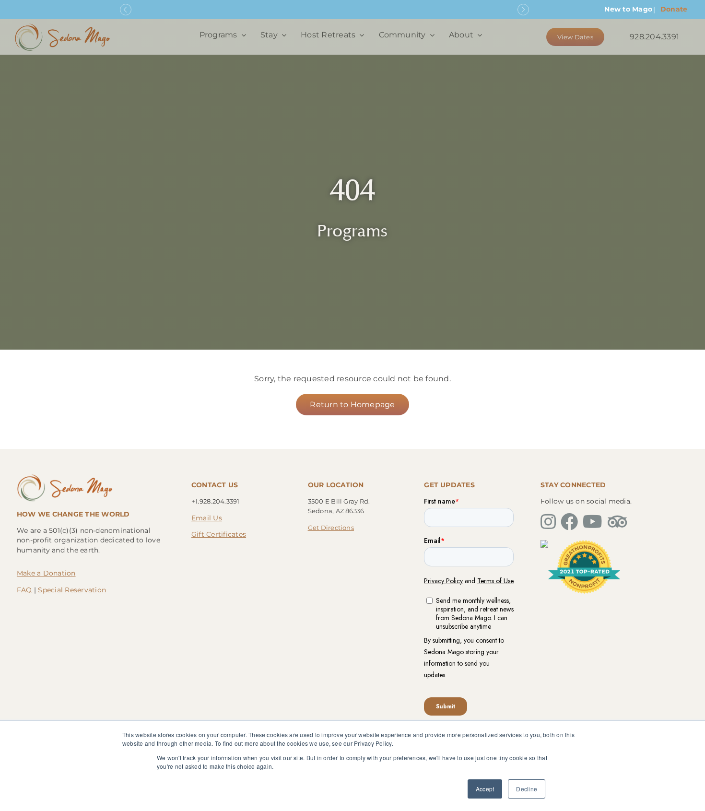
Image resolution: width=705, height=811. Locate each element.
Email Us (206, 518)
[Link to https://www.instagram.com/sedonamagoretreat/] (548, 521)
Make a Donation (46, 573)
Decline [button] (526, 789)
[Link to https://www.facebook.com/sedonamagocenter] (569, 521)
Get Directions (331, 527)
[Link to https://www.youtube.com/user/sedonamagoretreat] (592, 521)
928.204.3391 (654, 36)
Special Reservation (72, 590)
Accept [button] (485, 789)
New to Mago (628, 9)
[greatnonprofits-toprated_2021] (584, 543)
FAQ (24, 590)
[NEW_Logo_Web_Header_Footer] (62, 25)
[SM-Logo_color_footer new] (65, 476)
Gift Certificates (218, 534)
